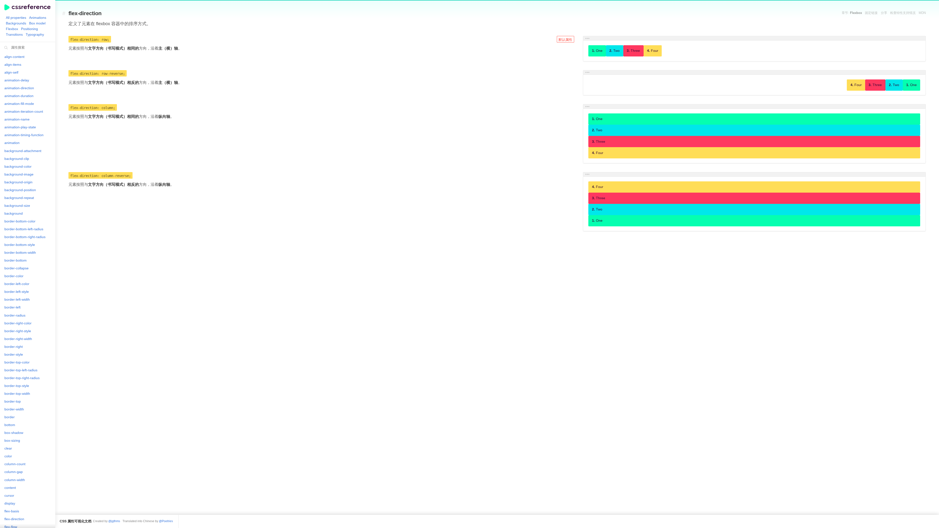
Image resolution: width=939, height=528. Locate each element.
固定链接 (871, 13)
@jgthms (114, 521)
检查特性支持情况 (903, 13)
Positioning (29, 29)
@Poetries (166, 521)
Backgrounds (16, 23)
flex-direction (84, 13)
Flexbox (12, 29)
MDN (922, 13)
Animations (37, 18)
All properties (16, 18)
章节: (852, 13)
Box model (37, 23)
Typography (35, 34)
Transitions (14, 34)
